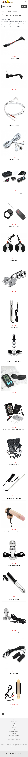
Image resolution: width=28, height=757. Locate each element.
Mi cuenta (14, 727)
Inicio (2, 11)
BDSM (6, 11)
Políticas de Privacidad (14, 731)
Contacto (14, 723)
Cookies (14, 733)
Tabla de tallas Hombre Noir (14, 739)
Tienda (14, 725)
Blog (14, 729)
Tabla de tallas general (14, 737)
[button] (26, 1)
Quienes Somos (14, 721)
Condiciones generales (14, 735)
